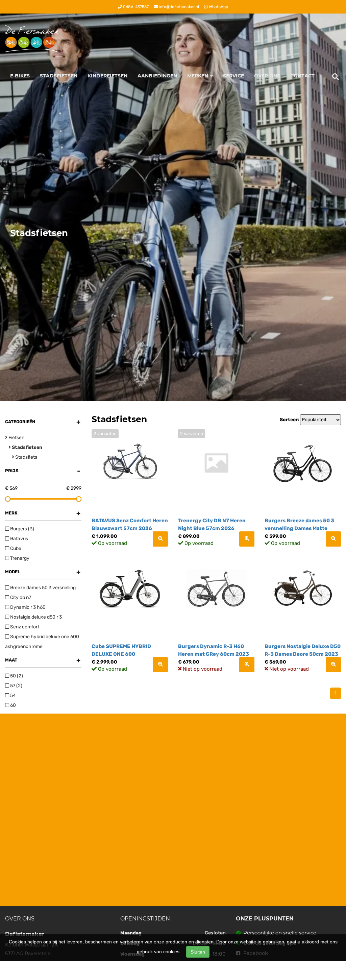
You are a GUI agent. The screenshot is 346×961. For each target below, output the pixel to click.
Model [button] (42, 572)
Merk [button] (42, 513)
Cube (15, 548)
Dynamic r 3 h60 (27, 607)
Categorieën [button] (42, 422)
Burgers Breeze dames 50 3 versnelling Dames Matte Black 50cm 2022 (299, 528)
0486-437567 (135, 6)
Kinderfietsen (107, 76)
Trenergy (19, 558)
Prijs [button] (42, 471)
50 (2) (16, 676)
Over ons (267, 76)
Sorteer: (289, 420)
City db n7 (20, 597)
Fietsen (15, 437)
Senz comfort (24, 627)
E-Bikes (20, 76)
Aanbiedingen (157, 76)
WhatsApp (218, 6)
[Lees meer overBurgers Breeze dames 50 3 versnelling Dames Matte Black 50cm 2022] (333, 539)
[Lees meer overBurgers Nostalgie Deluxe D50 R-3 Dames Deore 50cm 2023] (333, 664)
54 (12, 695)
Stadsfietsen (58, 76)
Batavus (18, 539)
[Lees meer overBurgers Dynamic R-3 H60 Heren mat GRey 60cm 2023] (246, 664)
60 (12, 705)
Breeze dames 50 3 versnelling (42, 588)
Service (233, 76)
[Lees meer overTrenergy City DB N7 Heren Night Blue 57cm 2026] (246, 539)
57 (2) (15, 686)
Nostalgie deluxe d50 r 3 (35, 617)
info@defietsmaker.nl (178, 6)
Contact (302, 76)
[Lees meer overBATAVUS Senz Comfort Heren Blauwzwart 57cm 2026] (160, 539)
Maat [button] (42, 660)
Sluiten (198, 952)
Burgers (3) (21, 529)
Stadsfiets (25, 457)
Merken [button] (198, 76)
